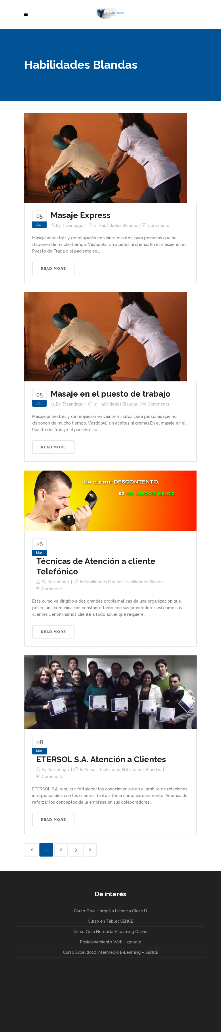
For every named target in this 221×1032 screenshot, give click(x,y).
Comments (158, 225)
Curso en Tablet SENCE (110, 921)
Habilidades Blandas (118, 225)
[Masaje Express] (105, 157)
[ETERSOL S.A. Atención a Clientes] (110, 691)
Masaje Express (80, 215)
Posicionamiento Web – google (110, 942)
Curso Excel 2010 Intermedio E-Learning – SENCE (110, 952)
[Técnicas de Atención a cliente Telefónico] (110, 500)
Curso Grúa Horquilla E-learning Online (110, 931)
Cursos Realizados (102, 769)
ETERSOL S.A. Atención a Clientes (101, 759)
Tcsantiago (72, 225)
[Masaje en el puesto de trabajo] (105, 336)
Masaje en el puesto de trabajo (110, 394)
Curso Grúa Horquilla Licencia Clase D (110, 911)
